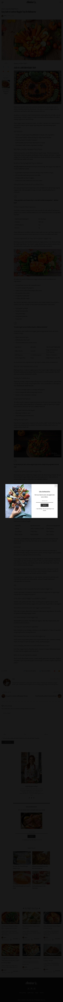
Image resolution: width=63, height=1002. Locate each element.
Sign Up (44, 505)
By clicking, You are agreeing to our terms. (45, 509)
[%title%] (56, 485)
